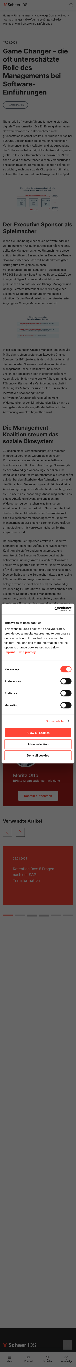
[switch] (66, 681)
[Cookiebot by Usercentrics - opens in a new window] (55, 609)
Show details (55, 721)
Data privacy (27, 652)
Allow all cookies (38, 732)
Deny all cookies (38, 755)
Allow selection (38, 744)
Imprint (9, 652)
